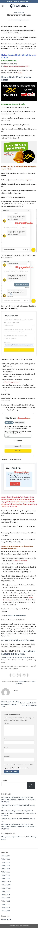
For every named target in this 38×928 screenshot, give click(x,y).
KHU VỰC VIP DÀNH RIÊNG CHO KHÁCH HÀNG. (17, 640)
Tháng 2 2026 (5, 875)
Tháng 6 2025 (5, 901)
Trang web (7, 756)
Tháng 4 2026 (5, 868)
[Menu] (2, 6)
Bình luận (7, 723)
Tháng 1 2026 (5, 878)
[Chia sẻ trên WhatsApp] (10, 675)
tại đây (20, 72)
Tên (5, 739)
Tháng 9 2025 (5, 891)
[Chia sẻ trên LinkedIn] (27, 675)
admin (27, 20)
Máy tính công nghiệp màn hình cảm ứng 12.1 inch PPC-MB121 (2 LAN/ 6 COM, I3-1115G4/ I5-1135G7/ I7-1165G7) (18, 799)
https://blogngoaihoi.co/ (11, 382)
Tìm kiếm (4, 780)
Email (6, 747)
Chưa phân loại (19, 12)
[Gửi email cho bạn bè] (20, 675)
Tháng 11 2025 (6, 885)
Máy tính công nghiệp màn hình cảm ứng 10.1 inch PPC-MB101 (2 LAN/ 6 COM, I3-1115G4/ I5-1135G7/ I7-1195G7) (18, 826)
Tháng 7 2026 (5, 859)
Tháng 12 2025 (6, 881)
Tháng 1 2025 (5, 911)
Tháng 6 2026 (5, 862)
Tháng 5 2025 (5, 904)
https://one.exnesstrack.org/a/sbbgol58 (16, 66)
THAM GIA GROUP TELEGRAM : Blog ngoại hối (16, 657)
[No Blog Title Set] (19, 6)
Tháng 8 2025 (5, 894)
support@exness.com (20, 560)
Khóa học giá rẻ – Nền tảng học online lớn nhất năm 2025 (10, 704)
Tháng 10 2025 (6, 888)
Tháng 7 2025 (5, 898)
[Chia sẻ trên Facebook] (13, 675)
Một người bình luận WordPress (11, 837)
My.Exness (29, 180)
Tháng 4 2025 (5, 907)
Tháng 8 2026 (5, 856)
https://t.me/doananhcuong (17, 615)
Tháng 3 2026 (5, 872)
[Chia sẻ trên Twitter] (17, 675)
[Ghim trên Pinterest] (24, 675)
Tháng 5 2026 (5, 865)
